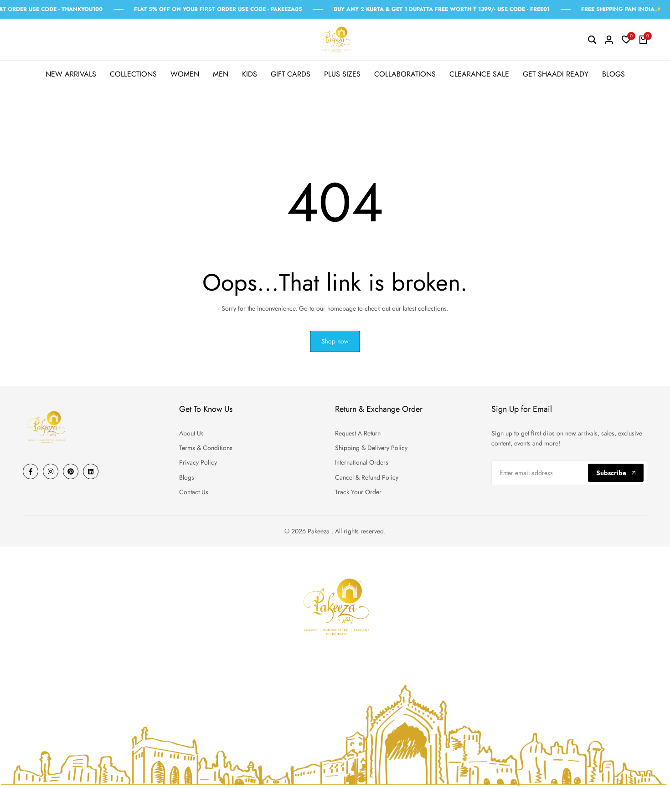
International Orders (361, 462)
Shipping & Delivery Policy (371, 447)
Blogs (186, 477)
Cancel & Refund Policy (366, 477)
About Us (191, 433)
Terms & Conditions (205, 447)
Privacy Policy (198, 462)
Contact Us (193, 491)
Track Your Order (358, 491)
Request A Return (358, 433)
